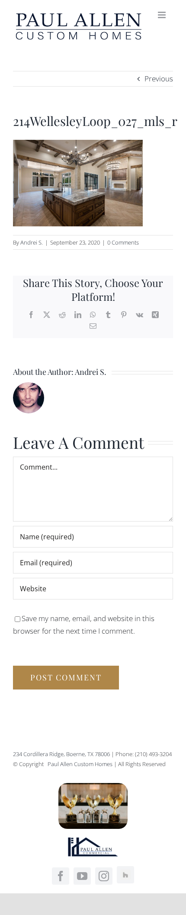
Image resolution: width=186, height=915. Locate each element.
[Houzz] (125, 874)
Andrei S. (31, 242)
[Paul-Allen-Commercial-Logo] (93, 841)
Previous (158, 79)
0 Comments (123, 242)
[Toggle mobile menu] (162, 14)
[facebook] (60, 876)
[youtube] (82, 876)
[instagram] (103, 876)
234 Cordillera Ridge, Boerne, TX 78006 (61, 754)
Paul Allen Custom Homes (81, 764)
